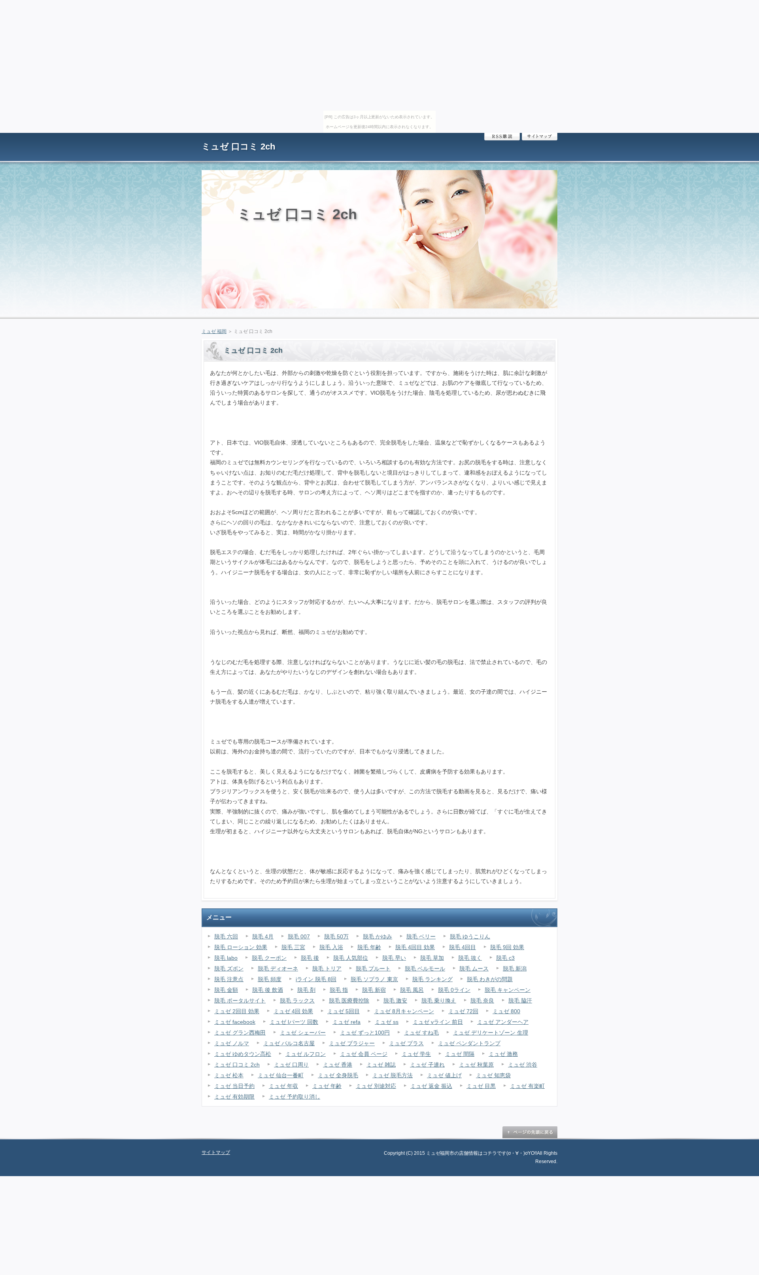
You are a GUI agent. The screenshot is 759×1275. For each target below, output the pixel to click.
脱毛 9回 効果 (507, 947)
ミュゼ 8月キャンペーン (404, 1011)
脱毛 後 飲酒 (267, 990)
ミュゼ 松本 (229, 1075)
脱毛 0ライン (454, 990)
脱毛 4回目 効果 (415, 947)
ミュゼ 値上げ (444, 1075)
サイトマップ (539, 136)
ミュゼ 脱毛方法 (392, 1075)
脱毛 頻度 (269, 979)
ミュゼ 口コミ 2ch (238, 146)
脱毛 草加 (432, 958)
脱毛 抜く (470, 958)
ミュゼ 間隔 (459, 1054)
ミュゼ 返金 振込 (431, 1086)
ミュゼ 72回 (463, 1011)
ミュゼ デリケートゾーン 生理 (490, 1032)
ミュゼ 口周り (291, 1064)
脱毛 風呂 (412, 990)
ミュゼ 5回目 (343, 1011)
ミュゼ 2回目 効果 (236, 1011)
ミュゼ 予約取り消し (294, 1096)
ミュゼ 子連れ (427, 1064)
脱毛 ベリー (421, 936)
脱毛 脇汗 (520, 1000)
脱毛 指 (339, 990)
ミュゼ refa (346, 1022)
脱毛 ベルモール (425, 968)
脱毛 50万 (336, 936)
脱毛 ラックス (297, 1000)
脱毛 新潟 (515, 968)
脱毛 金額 (226, 990)
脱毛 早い (394, 958)
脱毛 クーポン (269, 958)
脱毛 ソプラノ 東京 (374, 979)
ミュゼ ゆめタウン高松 (242, 1054)
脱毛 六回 (226, 936)
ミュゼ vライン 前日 (438, 1022)
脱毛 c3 (505, 958)
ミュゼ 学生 (416, 1054)
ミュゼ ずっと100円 (365, 1032)
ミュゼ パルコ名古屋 (289, 1043)
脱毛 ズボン (229, 968)
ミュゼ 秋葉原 (476, 1064)
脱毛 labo (226, 958)
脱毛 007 (299, 936)
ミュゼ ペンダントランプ (469, 1043)
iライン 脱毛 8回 (316, 979)
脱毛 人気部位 (350, 958)
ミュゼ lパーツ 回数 (294, 1022)
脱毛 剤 (306, 990)
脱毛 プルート (373, 968)
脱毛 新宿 (374, 990)
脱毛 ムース (474, 968)
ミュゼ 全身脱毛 (338, 1075)
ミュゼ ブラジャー (352, 1043)
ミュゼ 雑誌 (381, 1064)
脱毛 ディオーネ (278, 968)
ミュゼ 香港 (337, 1064)
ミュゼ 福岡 (214, 331)
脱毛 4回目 (462, 947)
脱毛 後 (310, 958)
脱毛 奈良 (482, 1000)
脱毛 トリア (327, 968)
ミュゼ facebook (234, 1022)
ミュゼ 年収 (283, 1086)
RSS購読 (502, 136)
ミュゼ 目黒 (481, 1086)
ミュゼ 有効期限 (234, 1096)
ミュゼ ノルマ (231, 1043)
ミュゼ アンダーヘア (503, 1022)
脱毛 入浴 (331, 947)
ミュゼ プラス (406, 1043)
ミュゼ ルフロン (305, 1054)
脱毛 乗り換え (438, 1000)
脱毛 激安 (395, 1000)
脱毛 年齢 (369, 947)
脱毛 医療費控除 (349, 1000)
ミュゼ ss (386, 1022)
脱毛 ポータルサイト (240, 1000)
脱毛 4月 (263, 936)
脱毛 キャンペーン (508, 990)
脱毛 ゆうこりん (470, 936)
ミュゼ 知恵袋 (493, 1075)
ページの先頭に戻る (529, 1132)
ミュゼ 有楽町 (527, 1086)
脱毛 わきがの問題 (490, 979)
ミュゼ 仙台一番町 (281, 1075)
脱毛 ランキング (432, 979)
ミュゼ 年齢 (327, 1086)
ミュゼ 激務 (503, 1054)
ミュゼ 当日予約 (234, 1086)
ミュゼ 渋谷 (522, 1064)
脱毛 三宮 (293, 947)
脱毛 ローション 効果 (240, 947)
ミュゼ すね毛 (421, 1032)
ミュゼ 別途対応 (376, 1086)
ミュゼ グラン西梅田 (240, 1032)
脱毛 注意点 (229, 979)
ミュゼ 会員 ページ (363, 1054)
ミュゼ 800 (506, 1011)
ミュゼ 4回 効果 (293, 1011)
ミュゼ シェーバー (303, 1032)
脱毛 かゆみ (377, 936)
